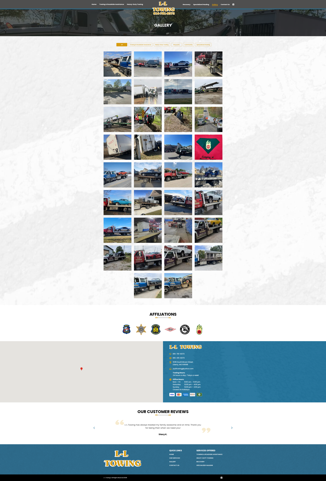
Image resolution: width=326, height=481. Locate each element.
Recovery (186, 4)
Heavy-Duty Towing (135, 4)
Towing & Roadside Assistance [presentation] (140, 45)
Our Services (174, 458)
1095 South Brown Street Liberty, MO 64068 (183, 363)
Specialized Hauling (201, 4)
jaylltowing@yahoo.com (183, 368)
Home (94, 4)
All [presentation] (122, 45)
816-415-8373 (179, 358)
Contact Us (225, 4)
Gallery (215, 4)
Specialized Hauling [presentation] (203, 45)
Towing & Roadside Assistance (111, 4)
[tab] (121, 44)
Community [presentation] (188, 45)
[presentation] (94, 428)
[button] (81, 370)
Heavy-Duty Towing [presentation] (162, 45)
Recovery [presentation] (176, 45)
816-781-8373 (178, 354)
